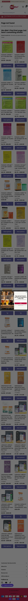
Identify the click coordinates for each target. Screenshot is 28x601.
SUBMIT (21, 303)
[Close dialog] (26, 292)
